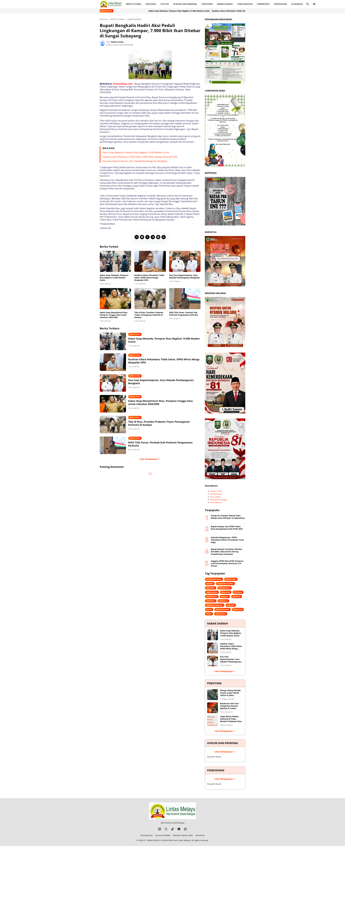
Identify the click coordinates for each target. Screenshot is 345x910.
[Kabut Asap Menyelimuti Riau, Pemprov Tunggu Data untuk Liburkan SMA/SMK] (115, 298)
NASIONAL (151, 4)
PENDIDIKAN (280, 4)
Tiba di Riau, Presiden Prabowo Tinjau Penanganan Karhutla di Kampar (148, 315)
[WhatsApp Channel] (185, 829)
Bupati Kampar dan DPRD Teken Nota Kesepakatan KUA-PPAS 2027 (227, 527)
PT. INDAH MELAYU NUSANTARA (158, 840)
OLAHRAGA (297, 4)
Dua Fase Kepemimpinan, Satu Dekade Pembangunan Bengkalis (135, 161)
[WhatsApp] (163, 237)
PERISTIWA (207, 4)
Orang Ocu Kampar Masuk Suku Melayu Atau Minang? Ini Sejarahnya (228, 516)
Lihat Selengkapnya (148, 459)
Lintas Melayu (184, 840)
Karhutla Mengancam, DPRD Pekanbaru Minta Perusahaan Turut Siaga (227, 540)
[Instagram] (159, 829)
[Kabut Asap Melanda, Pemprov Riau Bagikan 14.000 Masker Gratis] (115, 261)
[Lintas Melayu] (172, 810)
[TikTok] (172, 829)
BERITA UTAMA (133, 4)
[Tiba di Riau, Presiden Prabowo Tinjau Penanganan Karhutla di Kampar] (150, 298)
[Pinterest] (158, 237)
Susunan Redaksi (162, 835)
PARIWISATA (263, 4)
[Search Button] (307, 4)
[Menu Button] (314, 4)
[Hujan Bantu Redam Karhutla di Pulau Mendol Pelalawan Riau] (212, 720)
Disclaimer (200, 835)
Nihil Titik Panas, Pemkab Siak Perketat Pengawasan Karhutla (183, 313)
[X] (147, 237)
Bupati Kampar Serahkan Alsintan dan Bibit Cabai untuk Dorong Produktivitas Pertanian (226, 551)
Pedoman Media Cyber (183, 835)
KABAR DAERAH (225, 4)
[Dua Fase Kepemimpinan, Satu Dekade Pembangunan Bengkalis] (185, 261)
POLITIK (165, 4)
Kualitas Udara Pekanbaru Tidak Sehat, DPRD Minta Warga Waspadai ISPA (181, 11)
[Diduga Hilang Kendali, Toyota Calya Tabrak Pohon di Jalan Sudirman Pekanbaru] (212, 694)
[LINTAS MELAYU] (111, 4)
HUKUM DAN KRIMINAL (185, 4)
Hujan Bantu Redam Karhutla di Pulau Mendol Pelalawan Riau (231, 719)
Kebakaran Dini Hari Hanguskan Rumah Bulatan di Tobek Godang (229, 706)
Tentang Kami (146, 835)
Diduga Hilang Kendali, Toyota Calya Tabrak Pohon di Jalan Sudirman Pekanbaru (230, 693)
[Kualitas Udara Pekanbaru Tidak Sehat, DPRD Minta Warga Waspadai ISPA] (150, 261)
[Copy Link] (136, 237)
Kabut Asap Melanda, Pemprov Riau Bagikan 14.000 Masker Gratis (113, 11)
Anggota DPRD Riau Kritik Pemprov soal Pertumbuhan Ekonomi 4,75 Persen (227, 563)
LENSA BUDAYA (245, 4)
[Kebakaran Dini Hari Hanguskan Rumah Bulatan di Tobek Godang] (212, 707)
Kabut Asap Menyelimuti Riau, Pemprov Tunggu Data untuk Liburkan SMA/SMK (114, 315)
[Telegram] (153, 237)
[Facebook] (142, 237)
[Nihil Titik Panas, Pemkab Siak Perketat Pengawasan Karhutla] (185, 298)
